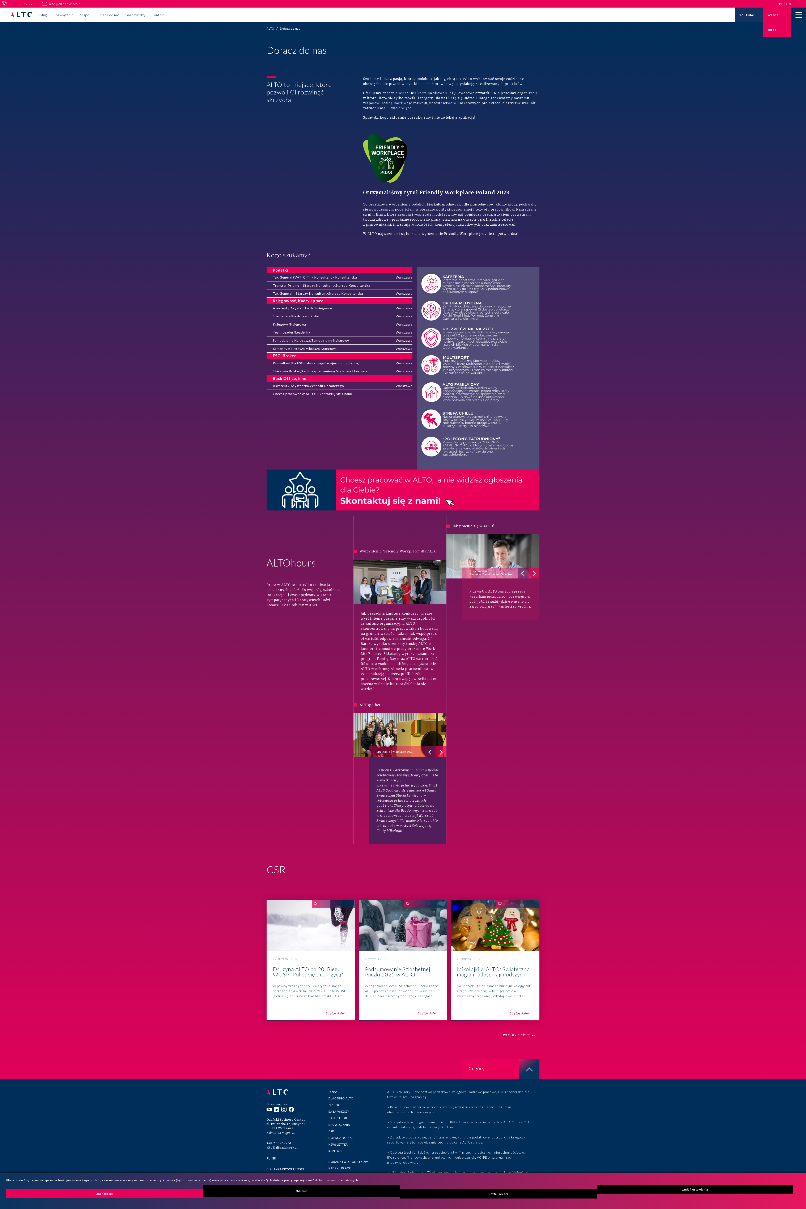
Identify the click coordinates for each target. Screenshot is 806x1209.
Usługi (43, 15)
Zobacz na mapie (279, 1133)
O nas (333, 1092)
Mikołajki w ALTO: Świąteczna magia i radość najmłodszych (495, 960)
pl (781, 4)
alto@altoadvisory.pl (65, 4)
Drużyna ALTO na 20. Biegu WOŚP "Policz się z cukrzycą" (311, 960)
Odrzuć (301, 1191)
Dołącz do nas (108, 15)
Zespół (85, 15)
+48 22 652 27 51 (23, 4)
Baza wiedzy (136, 15)
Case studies (338, 1118)
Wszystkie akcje (516, 1035)
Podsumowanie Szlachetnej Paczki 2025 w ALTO (403, 960)
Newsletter (338, 1144)
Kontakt (158, 15)
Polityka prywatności (285, 1169)
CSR (331, 1131)
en (788, 4)
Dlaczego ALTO (340, 1098)
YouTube (746, 15)
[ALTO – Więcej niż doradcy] (21, 15)
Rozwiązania (63, 15)
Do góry (476, 1068)
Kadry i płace (339, 1168)
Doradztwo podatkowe (349, 1161)
